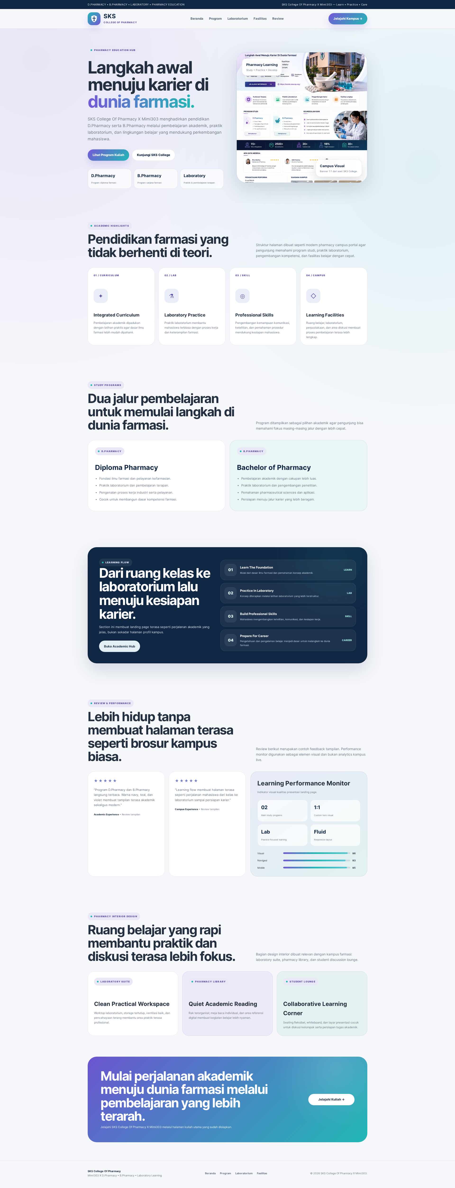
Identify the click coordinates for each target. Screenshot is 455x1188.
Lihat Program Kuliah (108, 155)
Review (278, 18)
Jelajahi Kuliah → (331, 1099)
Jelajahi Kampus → (347, 18)
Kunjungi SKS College (153, 155)
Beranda (197, 18)
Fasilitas (260, 18)
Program (215, 18)
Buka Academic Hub (119, 646)
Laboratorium (238, 18)
